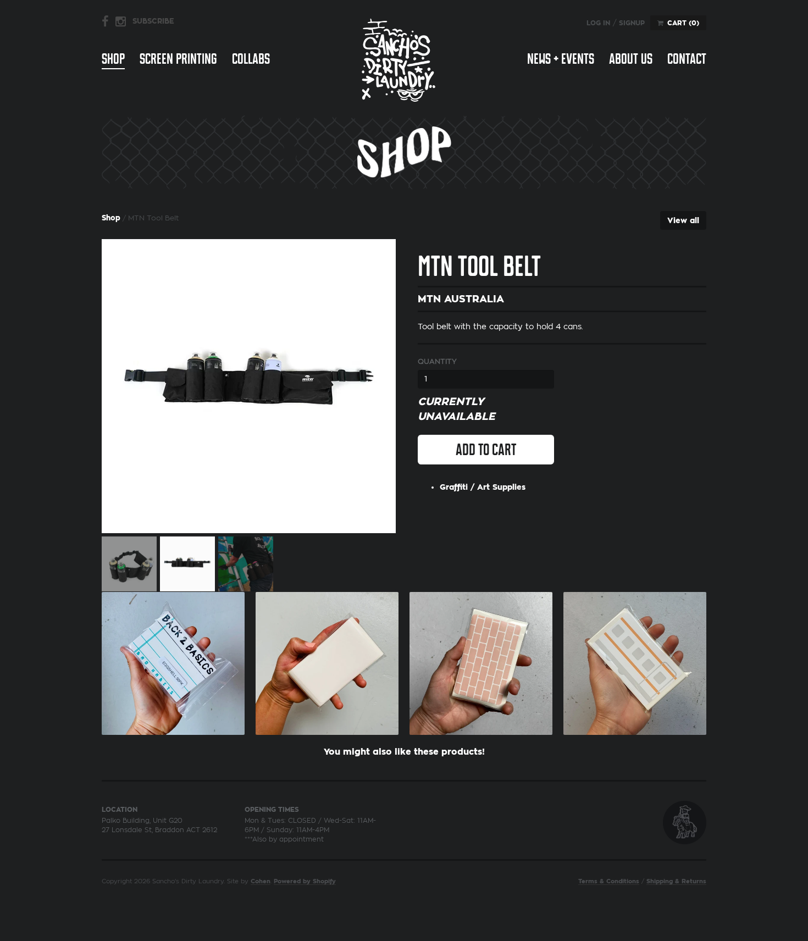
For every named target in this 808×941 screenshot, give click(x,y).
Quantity (437, 361)
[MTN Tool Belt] (249, 386)
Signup (632, 23)
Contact (686, 59)
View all (683, 220)
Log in (598, 23)
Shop (113, 59)
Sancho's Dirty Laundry (398, 59)
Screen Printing (178, 59)
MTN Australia (461, 299)
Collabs (251, 59)
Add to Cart (486, 449)
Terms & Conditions (608, 881)
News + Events (560, 59)
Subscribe (153, 21)
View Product (173, 660)
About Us (630, 59)
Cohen (260, 881)
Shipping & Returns (676, 881)
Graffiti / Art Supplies (482, 487)
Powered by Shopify (305, 881)
